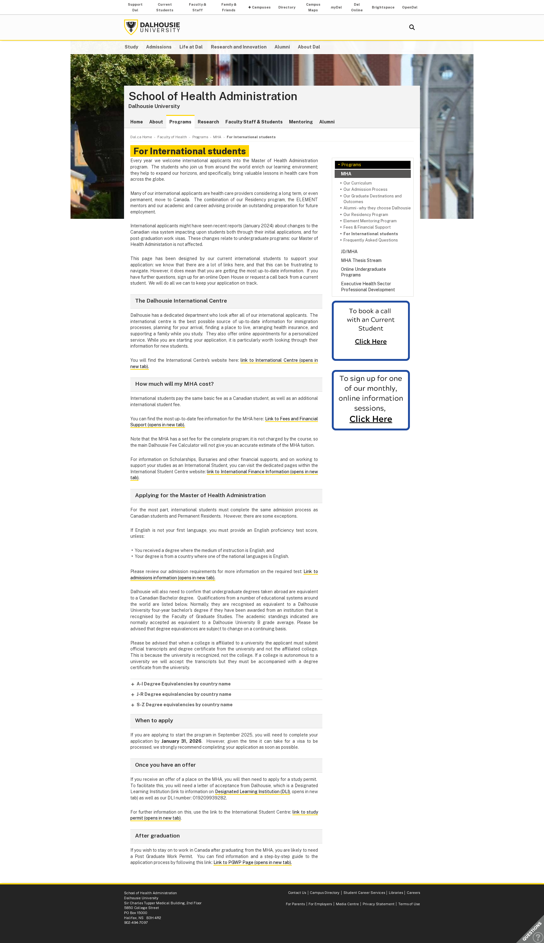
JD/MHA (349, 251)
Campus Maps (313, 7)
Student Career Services (364, 892)
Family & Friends (228, 7)
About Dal (309, 46)
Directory (286, 7)
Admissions (159, 46)
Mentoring (301, 121)
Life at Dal (191, 46)
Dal (336, 7)
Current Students (164, 7)
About (156, 121)
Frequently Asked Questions (370, 240)
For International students (370, 233)
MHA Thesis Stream (361, 260)
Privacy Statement (378, 904)
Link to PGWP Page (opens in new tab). (252, 862)
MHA (346, 173)
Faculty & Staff (197, 7)
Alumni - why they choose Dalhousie (377, 208)
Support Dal (135, 7)
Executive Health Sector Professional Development (368, 286)
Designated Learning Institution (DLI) (252, 791)
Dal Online (357, 7)
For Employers (320, 904)
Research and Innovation (239, 46)
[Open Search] (412, 27)
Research (208, 121)
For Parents (295, 904)
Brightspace (383, 7)
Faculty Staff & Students (254, 121)
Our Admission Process (365, 189)
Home (136, 121)
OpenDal (409, 7)
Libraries (396, 892)
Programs (180, 121)
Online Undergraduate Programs (363, 272)
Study (131, 46)
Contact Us (297, 892)
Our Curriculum (357, 183)
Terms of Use (409, 904)
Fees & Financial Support (367, 227)
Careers (413, 892)
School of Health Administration (213, 96)
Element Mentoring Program (370, 221)
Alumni (282, 46)
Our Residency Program (365, 214)
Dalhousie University (152, 27)
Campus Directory (324, 892)
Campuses (261, 7)
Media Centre (347, 904)
